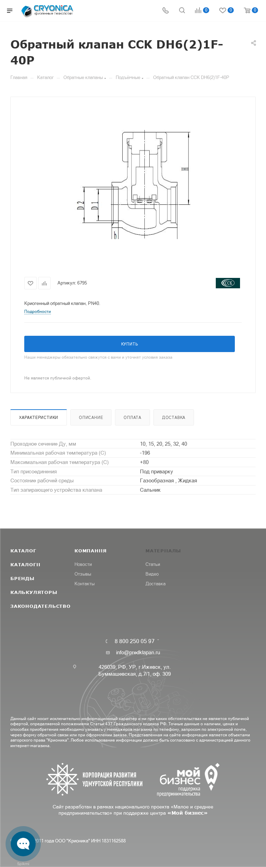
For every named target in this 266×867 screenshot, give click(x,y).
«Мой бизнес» (187, 813)
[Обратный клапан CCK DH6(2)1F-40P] (133, 184)
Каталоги (25, 564)
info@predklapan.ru (138, 652)
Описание (91, 417)
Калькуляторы (33, 592)
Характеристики (38, 417)
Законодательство (40, 606)
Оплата (132, 417)
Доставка (173, 417)
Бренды (22, 578)
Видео (152, 574)
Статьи (152, 564)
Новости (83, 564)
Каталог (23, 550)
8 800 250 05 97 (134, 641)
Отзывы (82, 574)
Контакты (84, 583)
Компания (90, 550)
